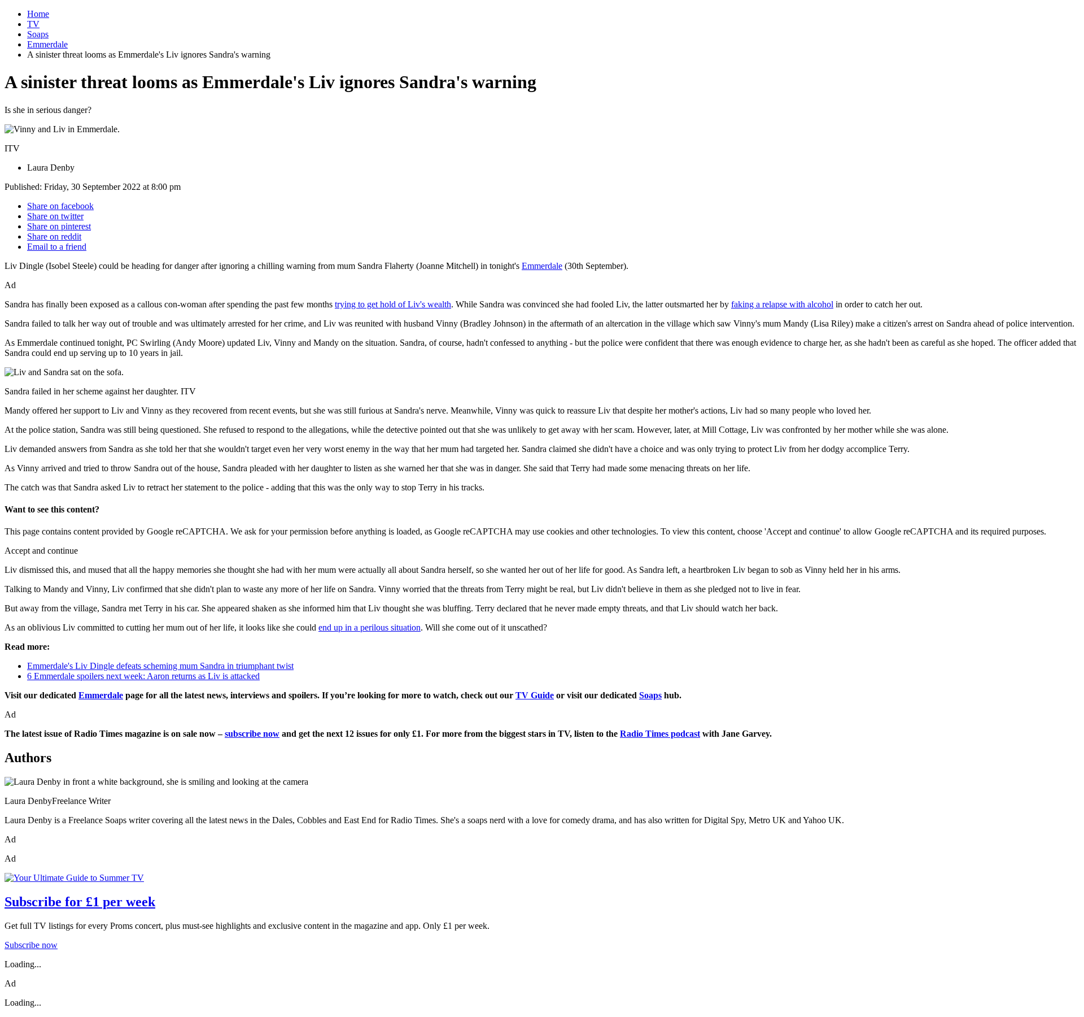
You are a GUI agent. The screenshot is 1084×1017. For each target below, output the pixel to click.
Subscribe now (31, 945)
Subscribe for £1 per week (80, 901)
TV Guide (534, 695)
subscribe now (252, 733)
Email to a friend (56, 246)
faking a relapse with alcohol (782, 304)
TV (33, 24)
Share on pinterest (59, 226)
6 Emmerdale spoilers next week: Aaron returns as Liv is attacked (143, 676)
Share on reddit (54, 236)
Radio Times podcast (660, 733)
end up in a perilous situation (369, 627)
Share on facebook (60, 206)
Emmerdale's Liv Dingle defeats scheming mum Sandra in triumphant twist (160, 666)
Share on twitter (55, 216)
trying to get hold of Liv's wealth (393, 304)
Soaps (38, 34)
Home (38, 14)
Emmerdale (47, 44)
